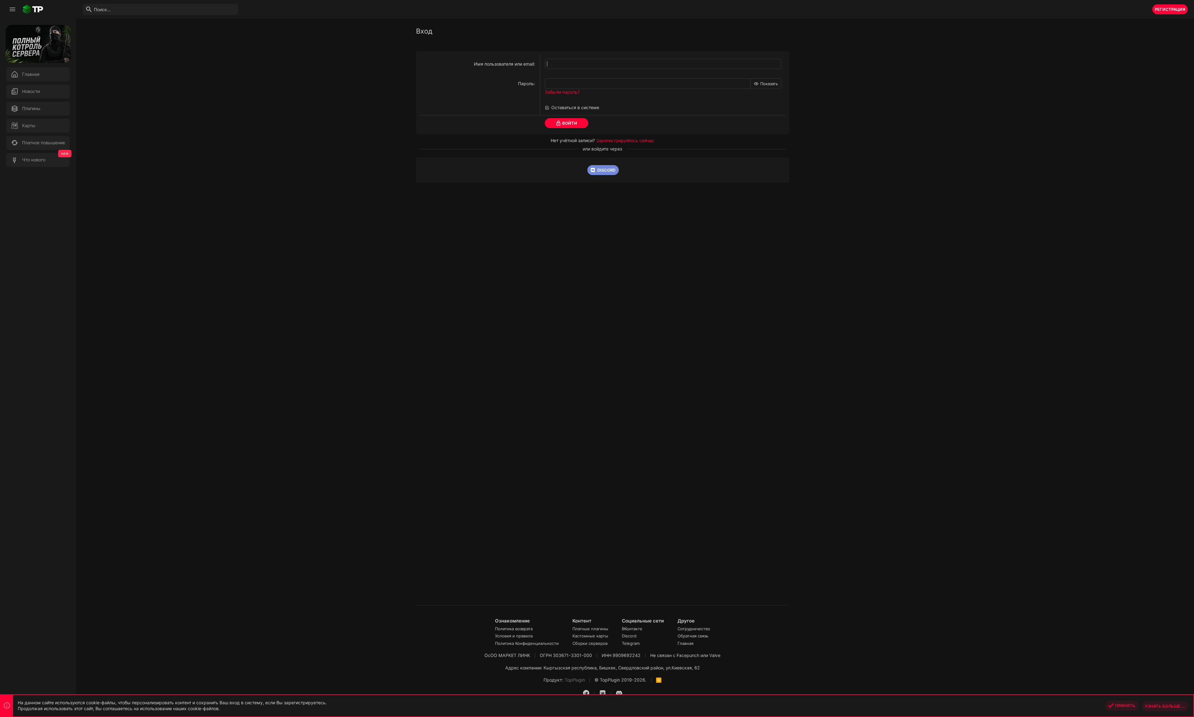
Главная (685, 643)
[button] (12, 9)
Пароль (526, 83)
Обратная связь (693, 635)
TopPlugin (575, 679)
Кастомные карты (590, 635)
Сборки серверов (590, 643)
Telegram (631, 643)
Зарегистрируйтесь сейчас (625, 140)
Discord (629, 635)
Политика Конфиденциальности (527, 643)
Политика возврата (514, 628)
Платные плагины (590, 628)
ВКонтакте (632, 628)
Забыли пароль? (562, 92)
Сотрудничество (694, 628)
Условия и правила (514, 635)
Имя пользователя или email (504, 64)
